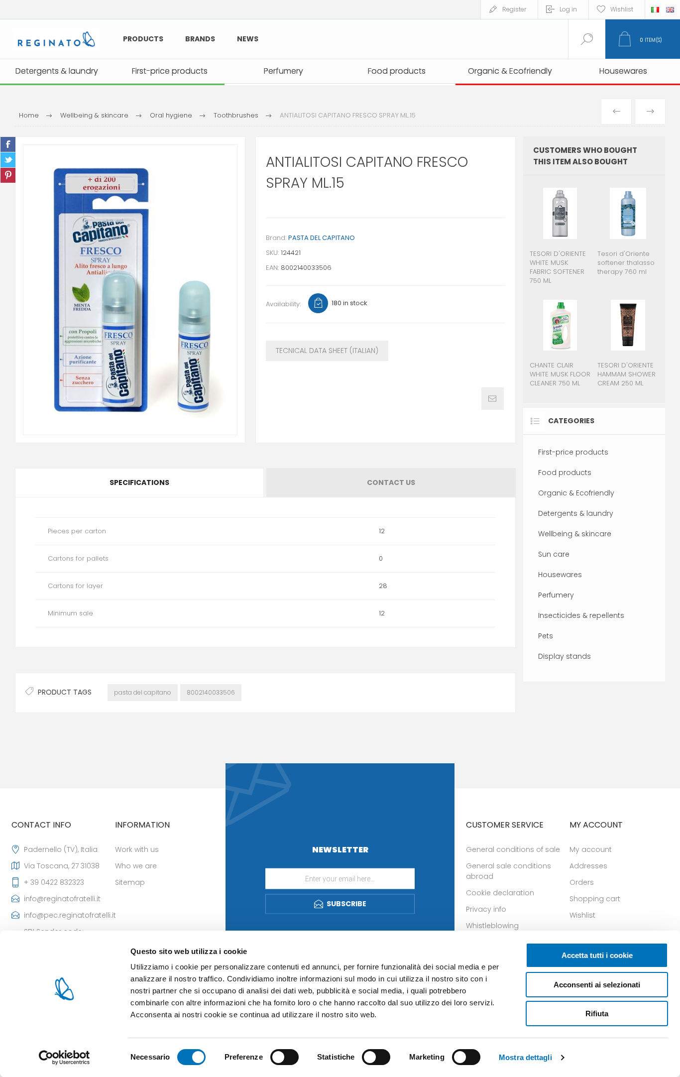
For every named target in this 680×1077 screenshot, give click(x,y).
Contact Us (391, 482)
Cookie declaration (500, 893)
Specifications (139, 482)
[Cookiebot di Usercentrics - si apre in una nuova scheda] (64, 1057)
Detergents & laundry (575, 513)
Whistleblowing (492, 926)
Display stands (564, 656)
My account (590, 849)
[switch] (284, 1057)
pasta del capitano (142, 692)
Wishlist (582, 915)
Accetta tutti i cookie (597, 955)
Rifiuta (596, 1013)
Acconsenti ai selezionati (597, 984)
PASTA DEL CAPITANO (321, 237)
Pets (545, 636)
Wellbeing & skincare (574, 534)
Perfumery (556, 595)
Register (514, 9)
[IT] (655, 9)
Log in (568, 9)
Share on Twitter (7, 159)
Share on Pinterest (7, 175)
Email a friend (492, 398)
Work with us (137, 849)
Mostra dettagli (525, 1057)
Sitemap (130, 882)
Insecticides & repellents (581, 615)
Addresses (588, 866)
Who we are (136, 866)
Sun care (553, 554)
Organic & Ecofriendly (576, 493)
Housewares (560, 575)
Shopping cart (594, 899)
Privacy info (486, 909)
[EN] (670, 9)
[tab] (140, 482)
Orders (581, 882)
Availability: (283, 304)
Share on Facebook (7, 144)
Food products (564, 473)
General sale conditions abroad (508, 871)
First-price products (573, 452)
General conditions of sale (513, 849)
